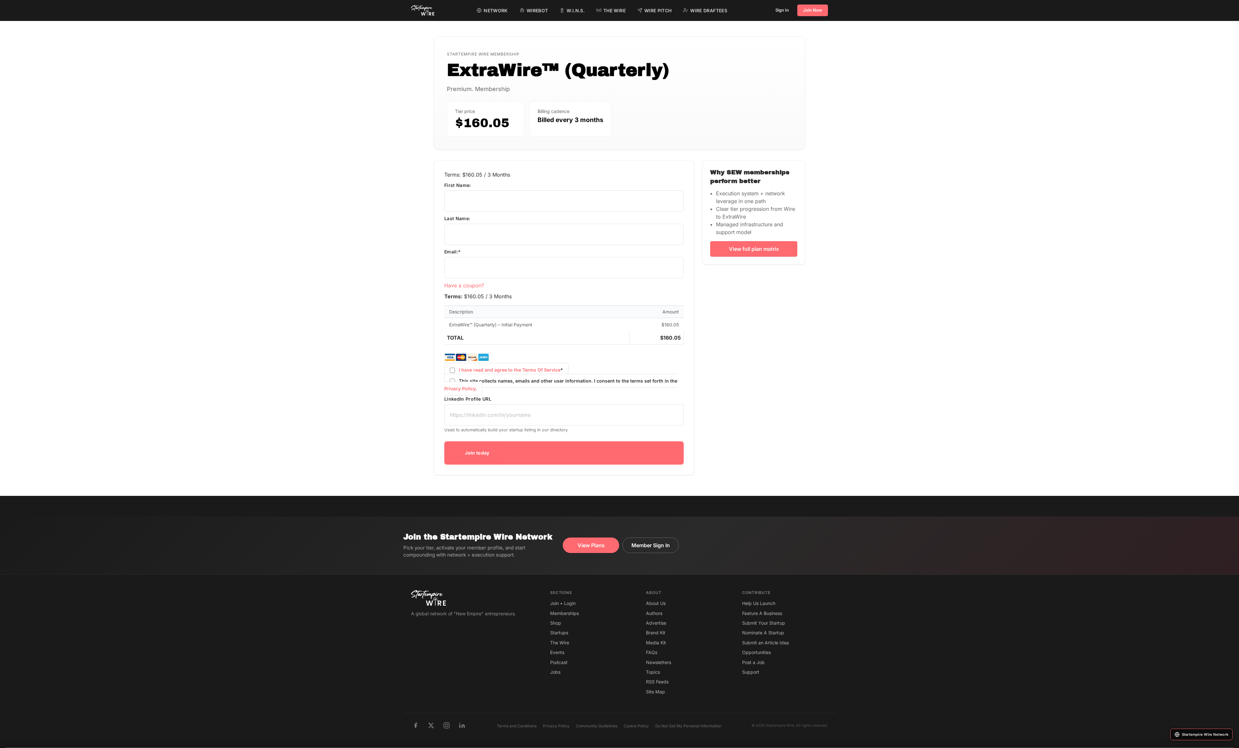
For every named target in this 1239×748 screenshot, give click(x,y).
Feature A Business (762, 613)
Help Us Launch (758, 603)
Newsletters (658, 662)
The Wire (559, 642)
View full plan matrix (754, 249)
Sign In (782, 10)
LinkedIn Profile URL (467, 399)
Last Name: (457, 218)
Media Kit (656, 642)
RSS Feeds (657, 681)
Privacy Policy (459, 388)
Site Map (655, 691)
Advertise (656, 623)
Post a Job (753, 662)
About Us (656, 603)
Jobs (555, 672)
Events (557, 652)
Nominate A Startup (763, 632)
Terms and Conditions (517, 725)
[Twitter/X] (431, 725)
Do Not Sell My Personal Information (688, 725)
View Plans (591, 545)
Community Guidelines (596, 725)
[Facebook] (415, 725)
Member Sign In (650, 545)
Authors (654, 613)
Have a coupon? (464, 285)
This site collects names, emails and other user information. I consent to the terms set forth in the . (560, 384)
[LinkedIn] (462, 725)
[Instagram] (446, 725)
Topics (653, 672)
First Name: (457, 185)
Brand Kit (655, 632)
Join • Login (563, 603)
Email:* (452, 251)
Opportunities (756, 652)
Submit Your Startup (763, 623)
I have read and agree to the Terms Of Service (509, 370)
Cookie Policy (636, 725)
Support (750, 672)
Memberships (564, 613)
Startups (559, 632)
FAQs (651, 652)
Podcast (559, 662)
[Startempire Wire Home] (422, 10)
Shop (555, 623)
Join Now (812, 10)
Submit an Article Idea (765, 642)
